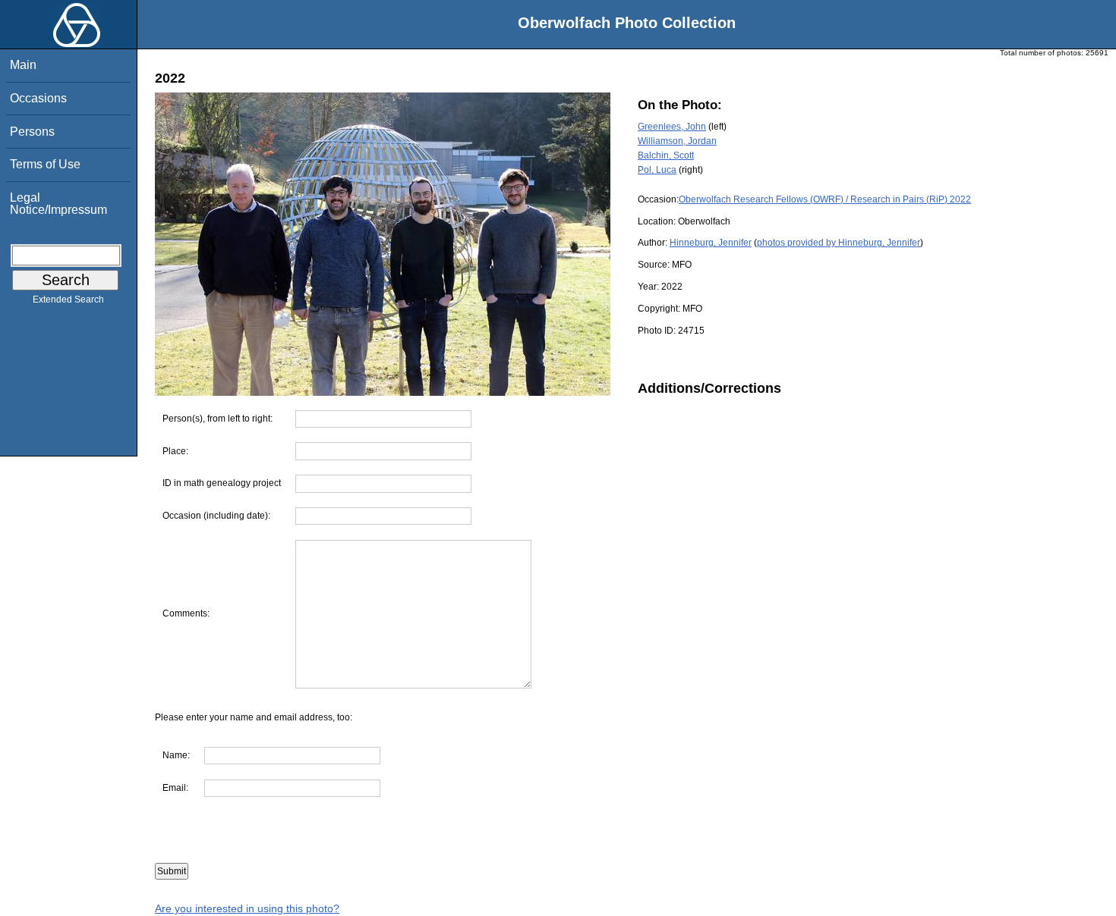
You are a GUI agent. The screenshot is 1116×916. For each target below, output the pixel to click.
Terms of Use (45, 164)
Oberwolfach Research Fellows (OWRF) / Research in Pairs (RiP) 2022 (825, 199)
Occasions (38, 98)
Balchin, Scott (666, 155)
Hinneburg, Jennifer (711, 242)
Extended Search (68, 299)
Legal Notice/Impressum (58, 203)
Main (23, 64)
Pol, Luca (657, 170)
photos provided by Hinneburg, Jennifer (838, 242)
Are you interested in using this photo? (247, 908)
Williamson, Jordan (677, 141)
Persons (32, 131)
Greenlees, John (672, 126)
